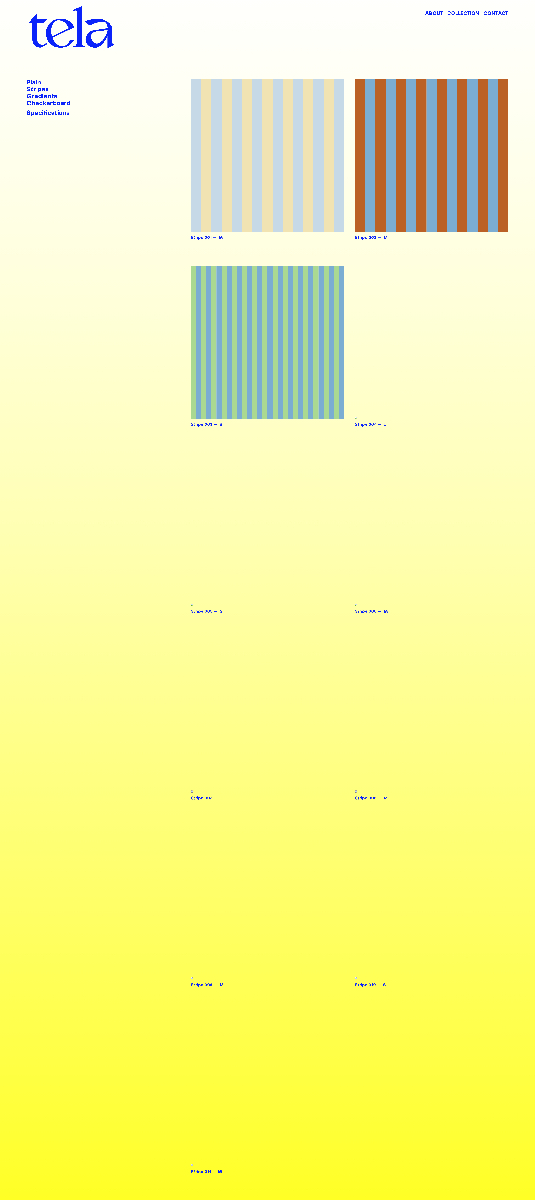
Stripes (38, 89)
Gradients (42, 96)
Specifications (48, 113)
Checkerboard (49, 103)
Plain (34, 82)
